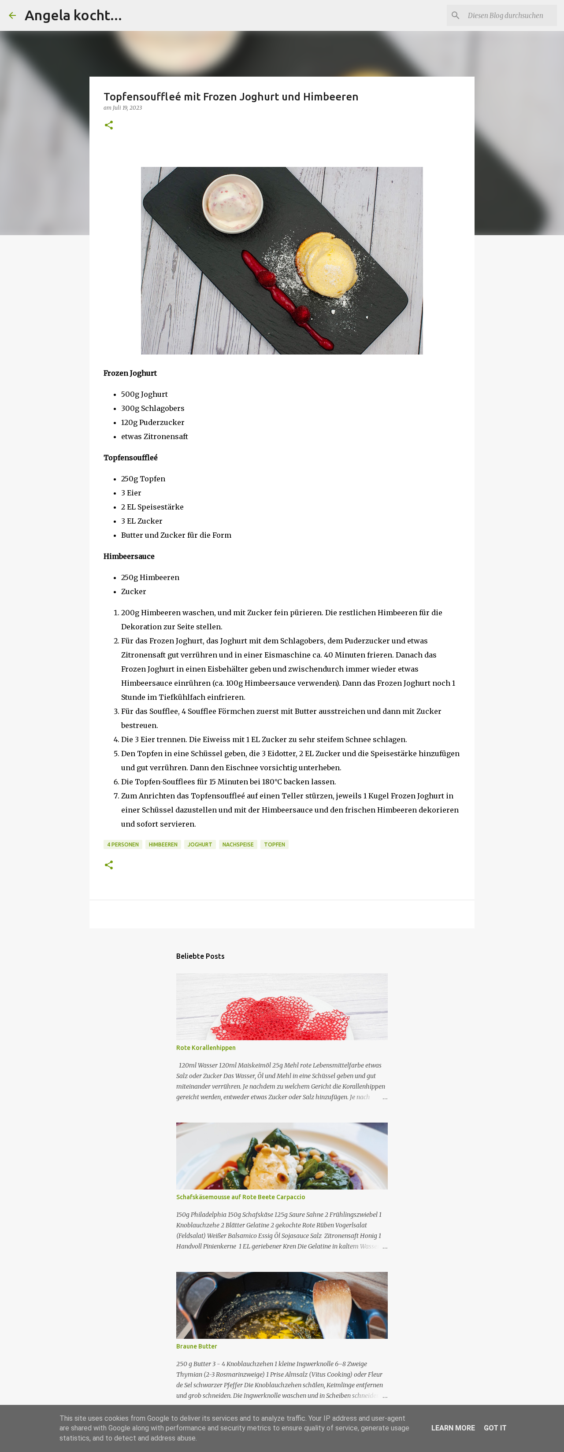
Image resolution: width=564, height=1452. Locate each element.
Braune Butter (196, 1346)
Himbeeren (163, 844)
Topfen (274, 844)
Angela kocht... (73, 15)
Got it (495, 1428)
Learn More (453, 1428)
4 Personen (123, 844)
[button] (109, 126)
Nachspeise (238, 844)
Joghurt (200, 844)
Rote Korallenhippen (206, 1047)
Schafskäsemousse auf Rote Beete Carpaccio (240, 1197)
